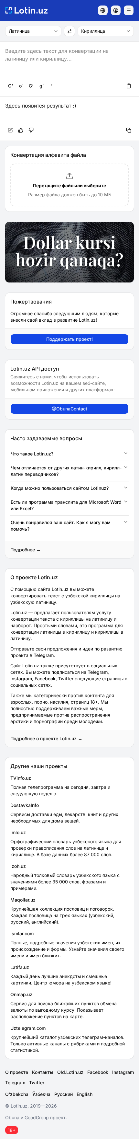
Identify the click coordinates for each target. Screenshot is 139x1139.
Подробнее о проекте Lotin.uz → (46, 738)
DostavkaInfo (24, 805)
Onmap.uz (21, 994)
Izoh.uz (18, 866)
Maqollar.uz (23, 900)
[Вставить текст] (128, 86)
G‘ (31, 85)
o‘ (21, 85)
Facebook (45, 678)
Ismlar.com (22, 933)
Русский (63, 1094)
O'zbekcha (16, 1094)
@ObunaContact (69, 408)
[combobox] (33, 31)
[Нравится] (21, 130)
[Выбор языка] (103, 10)
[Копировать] (128, 130)
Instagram (21, 678)
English (84, 1094)
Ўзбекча (41, 1094)
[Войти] (116, 10)
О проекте (16, 1072)
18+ (12, 1130)
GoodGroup (37, 1117)
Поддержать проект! (69, 339)
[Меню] (128, 10)
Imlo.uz (18, 832)
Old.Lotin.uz (70, 1072)
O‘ (10, 85)
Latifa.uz (19, 967)
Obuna (12, 1117)
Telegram (44, 655)
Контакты (42, 1072)
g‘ (41, 85)
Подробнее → (25, 549)
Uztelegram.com (28, 1028)
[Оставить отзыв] (31, 130)
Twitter (65, 678)
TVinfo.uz (20, 778)
